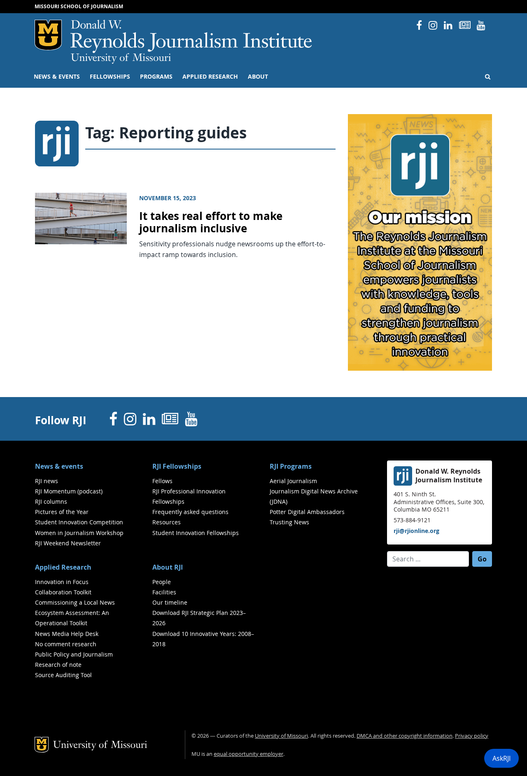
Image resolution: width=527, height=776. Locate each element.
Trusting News (289, 522)
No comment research (65, 644)
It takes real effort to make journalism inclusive (210, 222)
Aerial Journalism (293, 481)
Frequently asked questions (190, 512)
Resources (166, 522)
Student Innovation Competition (79, 522)
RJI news (46, 481)
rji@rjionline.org (416, 531)
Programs (156, 76)
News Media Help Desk (66, 634)
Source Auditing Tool (63, 675)
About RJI (167, 567)
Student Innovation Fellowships (195, 533)
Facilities (164, 592)
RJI (191, 36)
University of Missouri (121, 58)
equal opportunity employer (248, 753)
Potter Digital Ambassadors (307, 512)
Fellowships (110, 76)
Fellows (162, 481)
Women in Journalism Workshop (79, 533)
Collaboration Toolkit (63, 592)
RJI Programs (291, 466)
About (258, 76)
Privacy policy (471, 735)
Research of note (58, 664)
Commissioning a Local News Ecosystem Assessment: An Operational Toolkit (75, 612)
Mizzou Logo (48, 35)
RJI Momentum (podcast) (69, 491)
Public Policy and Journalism (74, 654)
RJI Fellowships (176, 466)
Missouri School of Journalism (79, 6)
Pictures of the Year (62, 512)
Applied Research (210, 76)
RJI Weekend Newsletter (68, 543)
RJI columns (51, 501)
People (161, 582)
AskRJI (501, 758)
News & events (57, 76)
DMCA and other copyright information (404, 735)
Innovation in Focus (62, 582)
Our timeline (169, 602)
